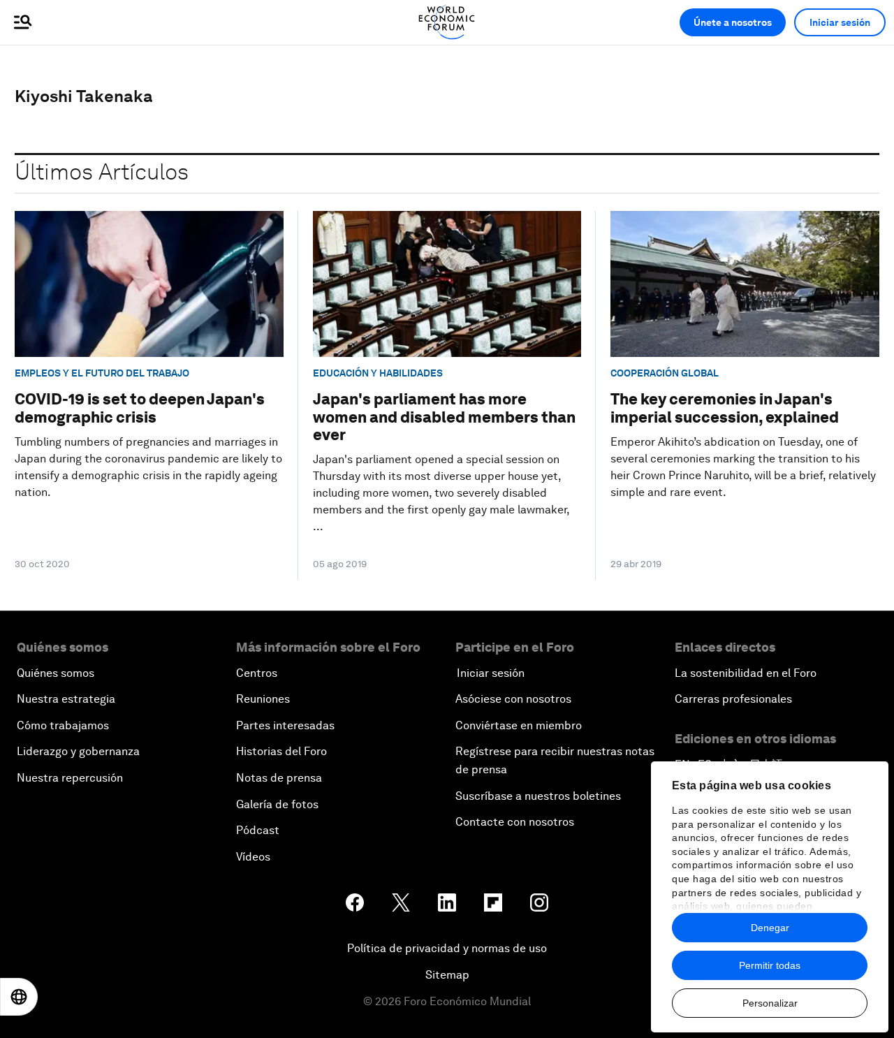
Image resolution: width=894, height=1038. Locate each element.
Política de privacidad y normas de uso (447, 948)
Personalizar (770, 1003)
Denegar (770, 927)
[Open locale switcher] (19, 997)
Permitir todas (769, 965)
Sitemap (447, 974)
